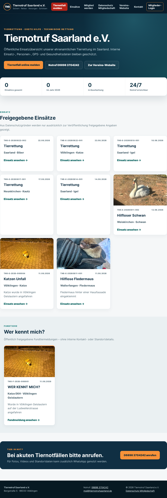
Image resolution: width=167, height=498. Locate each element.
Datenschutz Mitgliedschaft (106, 6)
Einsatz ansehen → (16, 160)
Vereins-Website (124, 6)
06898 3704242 (99, 487)
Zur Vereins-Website (101, 65)
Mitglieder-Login (154, 6)
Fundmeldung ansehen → (24, 420)
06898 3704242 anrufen (140, 455)
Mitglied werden (89, 6)
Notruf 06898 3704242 (63, 65)
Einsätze (75, 6)
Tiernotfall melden (59, 6)
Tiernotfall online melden (23, 64)
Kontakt (138, 6)
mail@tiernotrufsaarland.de (98, 491)
